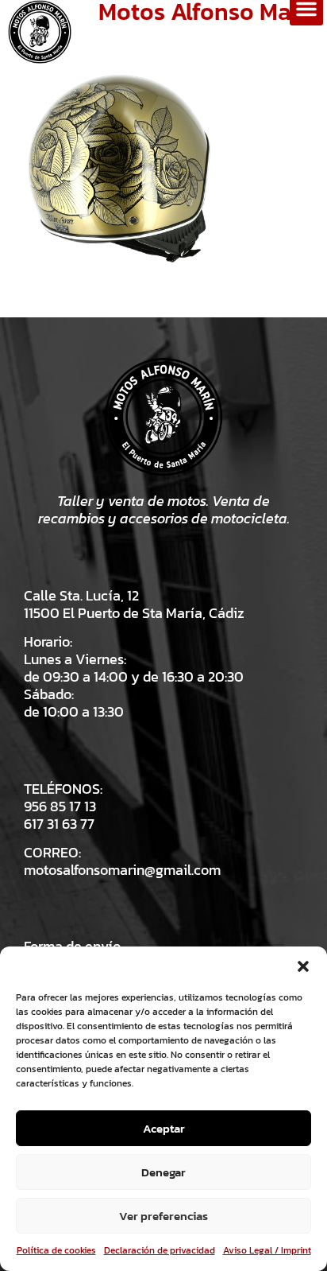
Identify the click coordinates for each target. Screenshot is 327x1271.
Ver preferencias (163, 1216)
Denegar (163, 1172)
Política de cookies (56, 1250)
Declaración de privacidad (159, 1250)
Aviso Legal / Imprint (267, 1250)
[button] (303, 966)
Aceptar (164, 1128)
